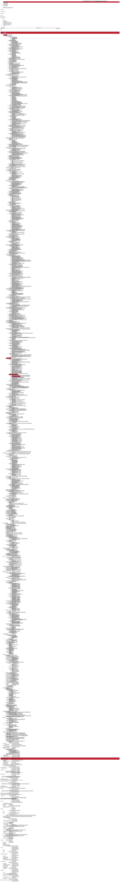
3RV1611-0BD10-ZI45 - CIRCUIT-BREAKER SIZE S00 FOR (13, 826)
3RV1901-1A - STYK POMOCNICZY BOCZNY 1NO (12, 831)
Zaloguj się (5, 5)
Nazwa (4, 804)
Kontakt (4, 868)
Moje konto (5, 2)
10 (3, 810)
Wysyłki (4, 863)
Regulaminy (5, 858)
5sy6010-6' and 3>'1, (7, 24)
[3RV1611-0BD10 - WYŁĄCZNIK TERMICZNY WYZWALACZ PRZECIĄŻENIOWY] (20, 815)
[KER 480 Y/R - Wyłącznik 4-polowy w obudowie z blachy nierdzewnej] (15, 783)
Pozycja (4, 803)
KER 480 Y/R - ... (4, 786)
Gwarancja (5, 867)
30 (3, 852)
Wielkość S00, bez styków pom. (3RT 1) (13, 772)
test (4, 25)
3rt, (4, 20)
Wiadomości (5, 857)
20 (3, 812)
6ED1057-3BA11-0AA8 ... (6, 793)
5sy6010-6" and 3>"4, (7, 23)
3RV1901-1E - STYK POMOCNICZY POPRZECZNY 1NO (13, 835)
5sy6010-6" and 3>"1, (7, 22)
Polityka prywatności (7, 859)
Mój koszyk (5, 3)
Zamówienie (5, 4)
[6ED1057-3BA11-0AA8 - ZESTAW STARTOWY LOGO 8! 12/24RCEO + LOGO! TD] (17, 790)
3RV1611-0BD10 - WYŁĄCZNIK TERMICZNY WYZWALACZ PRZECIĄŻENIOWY (17, 816)
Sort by (2, 801)
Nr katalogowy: (6, 806)
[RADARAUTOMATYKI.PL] (7, 7)
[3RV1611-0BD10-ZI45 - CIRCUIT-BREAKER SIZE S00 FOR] (16, 825)
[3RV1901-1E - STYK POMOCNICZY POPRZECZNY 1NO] (16, 835)
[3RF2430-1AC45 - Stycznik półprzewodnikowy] (11, 776)
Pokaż (2, 808)
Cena (4, 805)
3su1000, (5, 21)
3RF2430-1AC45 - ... (5, 779)
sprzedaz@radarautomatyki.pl (100, 1)
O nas (4, 856)
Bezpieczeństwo (6, 864)
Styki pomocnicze (9, 771)
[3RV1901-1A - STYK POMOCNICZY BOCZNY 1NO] (15, 830)
